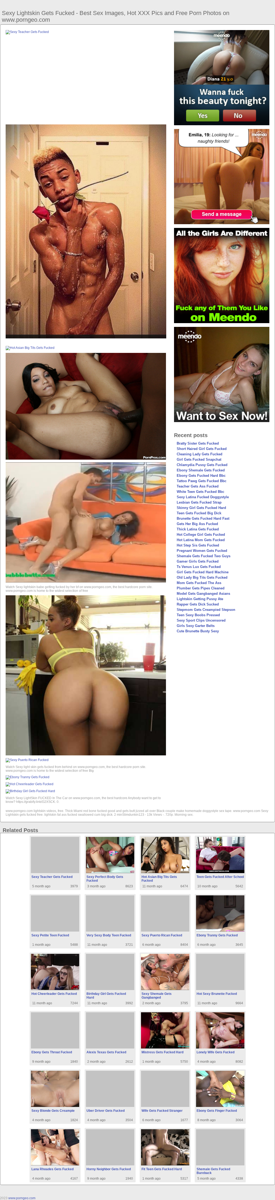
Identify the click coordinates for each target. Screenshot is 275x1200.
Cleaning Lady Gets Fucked (199, 454)
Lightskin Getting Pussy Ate (200, 599)
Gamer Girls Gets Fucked (198, 561)
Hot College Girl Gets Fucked (201, 535)
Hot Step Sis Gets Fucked (198, 545)
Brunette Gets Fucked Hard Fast (203, 518)
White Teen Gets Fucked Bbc (200, 492)
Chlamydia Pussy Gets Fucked (202, 465)
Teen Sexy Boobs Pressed (198, 615)
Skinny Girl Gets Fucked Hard (201, 508)
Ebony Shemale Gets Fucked (201, 470)
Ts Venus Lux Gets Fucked (199, 567)
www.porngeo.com (21, 1198)
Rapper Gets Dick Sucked (198, 604)
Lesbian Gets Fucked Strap (199, 502)
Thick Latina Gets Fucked (198, 529)
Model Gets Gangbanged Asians (203, 594)
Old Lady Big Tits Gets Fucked (202, 577)
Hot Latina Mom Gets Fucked (201, 540)
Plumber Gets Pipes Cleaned (201, 588)
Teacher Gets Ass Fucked (198, 486)
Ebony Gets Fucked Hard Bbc (201, 476)
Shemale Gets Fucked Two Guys (203, 556)
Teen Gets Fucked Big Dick (199, 513)
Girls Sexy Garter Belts (196, 626)
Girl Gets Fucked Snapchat (199, 459)
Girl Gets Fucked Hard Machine (203, 572)
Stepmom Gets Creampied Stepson (206, 610)
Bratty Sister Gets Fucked (198, 443)
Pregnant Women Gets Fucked (202, 551)
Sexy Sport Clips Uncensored (201, 620)
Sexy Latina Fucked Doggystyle (203, 497)
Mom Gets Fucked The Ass (199, 583)
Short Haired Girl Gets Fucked (202, 449)
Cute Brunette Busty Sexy (198, 631)
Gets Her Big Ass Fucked (197, 524)
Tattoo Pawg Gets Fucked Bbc (201, 481)
